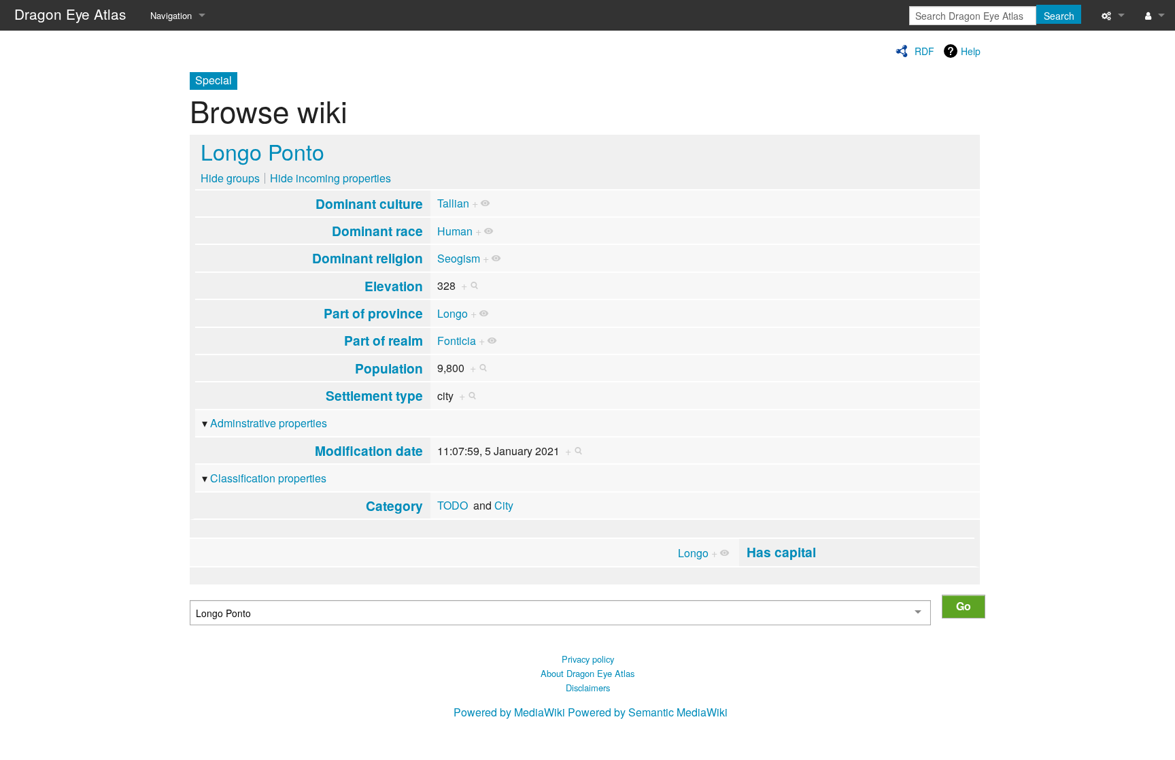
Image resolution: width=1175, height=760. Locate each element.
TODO (452, 505)
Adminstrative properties (268, 423)
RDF (924, 51)
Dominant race (377, 230)
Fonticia (456, 340)
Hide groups (230, 178)
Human (455, 231)
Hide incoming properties (330, 178)
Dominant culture (369, 203)
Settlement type (374, 395)
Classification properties (268, 478)
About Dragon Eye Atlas (587, 673)
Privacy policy (588, 658)
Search (1059, 15)
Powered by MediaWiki (509, 712)
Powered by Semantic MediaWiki (648, 712)
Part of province (373, 313)
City (503, 505)
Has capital (781, 551)
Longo (452, 313)
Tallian (453, 203)
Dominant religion (367, 257)
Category (394, 505)
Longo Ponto (262, 151)
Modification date (369, 450)
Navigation (171, 15)
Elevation (393, 285)
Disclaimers (588, 687)
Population (389, 368)
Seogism (458, 258)
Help (971, 51)
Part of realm (383, 340)
